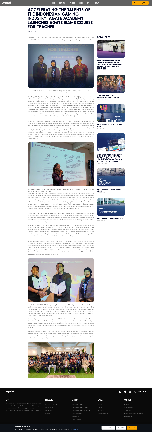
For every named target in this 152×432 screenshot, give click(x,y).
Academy (72, 3)
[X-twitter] (135, 391)
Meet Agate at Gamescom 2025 (110, 218)
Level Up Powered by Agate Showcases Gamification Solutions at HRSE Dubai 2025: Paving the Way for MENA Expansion (109, 64)
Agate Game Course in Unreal (80, 407)
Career (81, 3)
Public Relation (128, 407)
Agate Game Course (77, 404)
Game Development (51, 404)
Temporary (101, 407)
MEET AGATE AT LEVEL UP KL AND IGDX (110, 126)
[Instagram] (130, 391)
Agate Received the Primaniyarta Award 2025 (108, 96)
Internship (101, 410)
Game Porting (49, 407)
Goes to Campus (76, 419)
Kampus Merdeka (77, 413)
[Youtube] (139, 391)
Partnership (75, 416)
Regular (100, 404)
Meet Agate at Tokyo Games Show (109, 190)
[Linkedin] (120, 391)
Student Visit (128, 410)
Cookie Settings (108, 428)
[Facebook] (125, 391)
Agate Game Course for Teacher (81, 410)
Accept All (132, 428)
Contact (96, 3)
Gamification (49, 410)
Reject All (121, 428)
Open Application (103, 413)
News (88, 3)
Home (53, 3)
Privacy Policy (75, 429)
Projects (61, 3)
